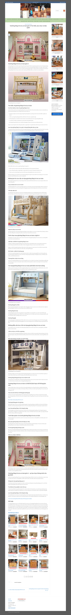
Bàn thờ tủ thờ (24, 21)
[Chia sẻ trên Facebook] (24, 577)
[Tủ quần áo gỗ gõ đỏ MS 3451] (13, 519)
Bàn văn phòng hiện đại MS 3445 (33, 540)
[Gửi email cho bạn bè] (28, 577)
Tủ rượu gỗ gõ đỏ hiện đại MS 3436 (43, 570)
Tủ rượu (61, 19)
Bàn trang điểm (21, 19)
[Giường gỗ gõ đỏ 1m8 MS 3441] (33, 549)
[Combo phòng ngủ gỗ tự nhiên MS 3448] (43, 519)
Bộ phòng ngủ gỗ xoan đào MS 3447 (12, 540)
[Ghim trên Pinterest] (30, 577)
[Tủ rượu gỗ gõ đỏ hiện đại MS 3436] (43, 563)
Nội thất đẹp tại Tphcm (13, 512)
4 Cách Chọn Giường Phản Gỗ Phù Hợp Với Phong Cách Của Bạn (20, 498)
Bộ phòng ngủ (14, 19)
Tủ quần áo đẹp (34, 19)
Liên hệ (9, 598)
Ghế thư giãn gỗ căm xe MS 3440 (43, 555)
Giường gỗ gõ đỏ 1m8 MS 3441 (33, 555)
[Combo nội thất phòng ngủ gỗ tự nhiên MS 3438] (23, 563)
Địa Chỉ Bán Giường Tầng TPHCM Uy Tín (15, 399)
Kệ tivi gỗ (39, 19)
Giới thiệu (10, 600)
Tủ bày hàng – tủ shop (38, 21)
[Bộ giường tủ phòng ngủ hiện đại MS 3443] (13, 549)
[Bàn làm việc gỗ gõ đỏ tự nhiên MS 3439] (13, 563)
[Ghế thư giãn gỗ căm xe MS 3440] (43, 549)
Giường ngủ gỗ (27, 19)
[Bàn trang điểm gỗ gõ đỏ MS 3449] (33, 519)
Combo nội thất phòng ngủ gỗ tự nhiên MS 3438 (23, 570)
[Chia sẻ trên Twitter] (26, 577)
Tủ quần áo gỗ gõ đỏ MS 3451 (12, 525)
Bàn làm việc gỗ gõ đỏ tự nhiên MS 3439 (12, 570)
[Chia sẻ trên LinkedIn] (32, 577)
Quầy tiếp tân (30, 21)
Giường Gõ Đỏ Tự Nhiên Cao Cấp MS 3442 (23, 555)
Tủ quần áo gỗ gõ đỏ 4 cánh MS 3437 (33, 570)
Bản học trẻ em (45, 19)
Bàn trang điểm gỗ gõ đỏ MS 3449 (33, 525)
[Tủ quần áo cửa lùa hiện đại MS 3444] (43, 534)
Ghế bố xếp (50, 19)
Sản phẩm (9, 19)
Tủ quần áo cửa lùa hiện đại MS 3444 (43, 540)
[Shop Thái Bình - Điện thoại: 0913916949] (35, 10)
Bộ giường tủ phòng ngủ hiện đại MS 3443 (12, 555)
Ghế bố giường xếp (46, 21)
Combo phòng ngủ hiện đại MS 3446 (23, 540)
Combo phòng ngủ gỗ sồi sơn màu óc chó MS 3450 (23, 525)
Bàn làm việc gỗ (56, 19)
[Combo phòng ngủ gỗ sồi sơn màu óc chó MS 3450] (23, 519)
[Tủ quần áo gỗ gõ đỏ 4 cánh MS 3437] (33, 563)
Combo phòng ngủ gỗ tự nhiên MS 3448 (43, 525)
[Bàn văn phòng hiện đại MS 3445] (33, 534)
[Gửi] (64, 11)
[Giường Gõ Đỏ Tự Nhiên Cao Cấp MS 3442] (23, 549)
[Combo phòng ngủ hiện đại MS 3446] (23, 534)
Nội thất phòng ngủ (28, 24)
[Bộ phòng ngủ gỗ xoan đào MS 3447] (13, 534)
